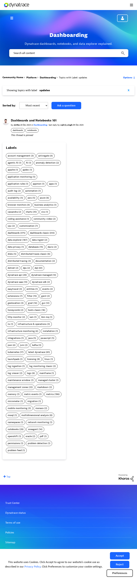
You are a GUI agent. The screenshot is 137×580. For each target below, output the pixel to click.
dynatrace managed (41, 275)
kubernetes (13, 352)
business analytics (43, 204)
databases (33, 246)
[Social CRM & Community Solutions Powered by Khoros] (126, 477)
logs (29, 373)
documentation (43, 261)
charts (29, 211)
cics (43, 211)
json (10, 345)
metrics (50, 394)
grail (30, 303)
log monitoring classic (40, 366)
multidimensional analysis (35, 415)
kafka (35, 345)
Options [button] (127, 77)
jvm (22, 345)
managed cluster (46, 380)
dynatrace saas (15, 282)
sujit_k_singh (66, 125)
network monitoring (38, 422)
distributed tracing (17, 261)
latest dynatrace (36, 352)
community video (43, 218)
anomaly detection (45, 162)
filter (29, 296)
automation (31, 190)
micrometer (14, 401)
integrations (14, 338)
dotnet (11, 268)
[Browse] (13, 18)
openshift (13, 436)
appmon (37, 183)
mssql (11, 415)
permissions (14, 443)
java (30, 338)
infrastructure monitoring (21, 331)
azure (42, 197)
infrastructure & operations (32, 324)
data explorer (15, 239)
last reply (53, 125)
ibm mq (45, 317)
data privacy (14, 246)
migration (32, 401)
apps (51, 183)
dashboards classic (39, 232)
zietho (17, 125)
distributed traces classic (34, 254)
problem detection (37, 443)
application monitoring (20, 176)
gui (43, 303)
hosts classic (34, 310)
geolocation (14, 303)
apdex (26, 169)
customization (26, 225)
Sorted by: (9, 105)
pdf (41, 436)
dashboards (18, 130)
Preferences (119, 573)
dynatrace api (15, 275)
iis (9, 324)
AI (27, 162)
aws (30, 197)
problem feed (15, 450)
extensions (13, 296)
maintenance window (19, 380)
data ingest (38, 239)
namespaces (14, 422)
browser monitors (17, 204)
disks (10, 254)
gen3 (43, 296)
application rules (16, 183)
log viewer (13, 373)
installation (49, 331)
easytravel (13, 289)
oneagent (33, 429)
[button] (120, 555)
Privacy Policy (32, 566)
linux (47, 359)
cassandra (13, 211)
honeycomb (14, 310)
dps (25, 268)
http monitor (15, 317)
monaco (39, 408)
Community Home (13, 77)
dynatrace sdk (39, 282)
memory (12, 394)
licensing (31, 359)
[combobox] (68, 53)
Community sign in (122, 18)
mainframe (45, 373)
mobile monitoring (17, 408)
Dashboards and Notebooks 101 (33, 120)
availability (14, 197)
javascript (46, 338)
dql (36, 268)
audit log (12, 190)
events (45, 289)
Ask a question (66, 105)
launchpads (13, 359)
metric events (31, 394)
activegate (43, 155)
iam (31, 317)
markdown (42, 387)
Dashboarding (48, 77)
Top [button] (8, 476)
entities (31, 289)
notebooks (32, 130)
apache (11, 169)
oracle (29, 436)
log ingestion (15, 366)
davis (50, 246)
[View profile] (6, 121)
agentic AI (13, 162)
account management (19, 155)
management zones (18, 387)
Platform (31, 77)
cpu (9, 225)
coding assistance (17, 218)
